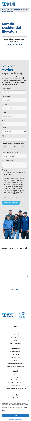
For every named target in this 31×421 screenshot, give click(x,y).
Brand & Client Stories (15, 335)
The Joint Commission (15, 338)
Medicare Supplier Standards (15, 374)
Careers (15, 329)
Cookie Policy (12, 419)
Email (4, 112)
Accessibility (5, 9)
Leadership (15, 332)
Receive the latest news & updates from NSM (14, 173)
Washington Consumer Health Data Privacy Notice (16, 389)
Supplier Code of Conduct (15, 366)
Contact (15, 360)
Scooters (14, 289)
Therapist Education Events (15, 363)
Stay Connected (15, 343)
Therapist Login (15, 357)
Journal (15, 398)
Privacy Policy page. (10, 198)
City (3, 120)
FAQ (15, 340)
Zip (3, 136)
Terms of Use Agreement (15, 377)
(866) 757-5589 (14, 44)
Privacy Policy (18, 419)
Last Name (6, 96)
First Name (6, 88)
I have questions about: (10, 152)
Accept (15, 415)
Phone (4, 104)
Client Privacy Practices (15, 383)
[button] (28, 400)
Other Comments (8, 160)
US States (5, 128)
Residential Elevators (16, 9)
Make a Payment (15, 351)
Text (22, 146)
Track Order (15, 354)
